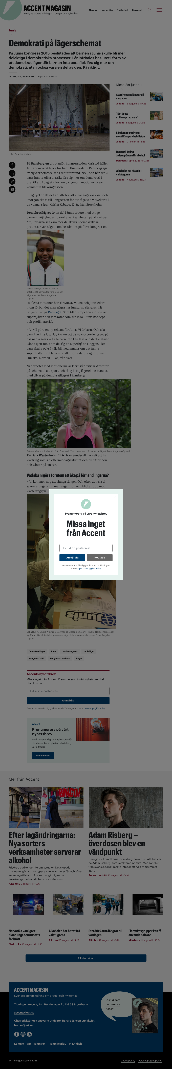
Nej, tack (99, 557)
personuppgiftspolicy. (90, 568)
